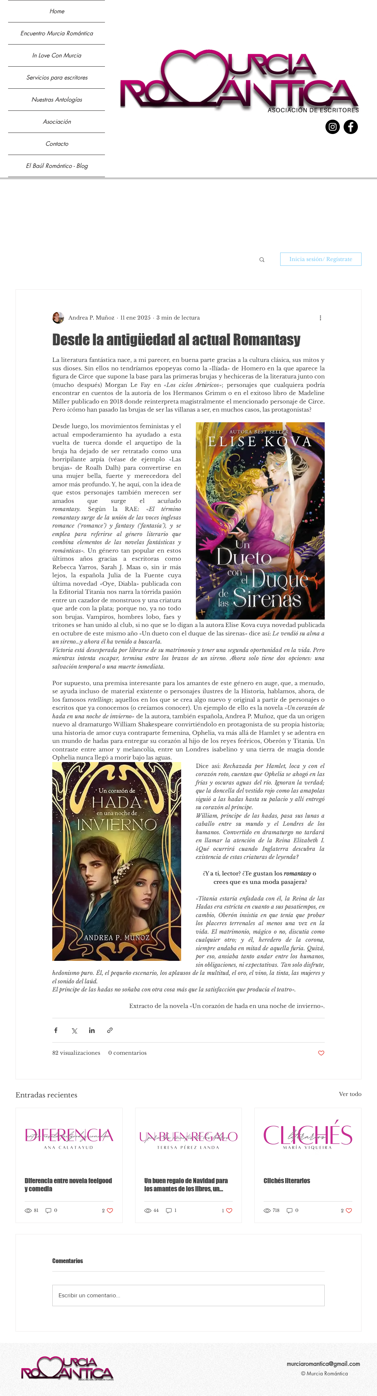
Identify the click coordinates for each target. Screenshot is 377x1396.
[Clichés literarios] (308, 1138)
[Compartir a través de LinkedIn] (91, 1030)
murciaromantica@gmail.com (323, 1364)
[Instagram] (332, 127)
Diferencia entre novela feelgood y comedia (68, 1185)
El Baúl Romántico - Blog (57, 166)
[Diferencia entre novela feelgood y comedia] (69, 1138)
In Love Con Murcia (56, 55)
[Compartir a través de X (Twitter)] (73, 1030)
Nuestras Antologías (56, 99)
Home (56, 11)
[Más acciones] (320, 317)
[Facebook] (350, 127)
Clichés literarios (287, 1181)
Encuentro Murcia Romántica (56, 33)
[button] (261, 259)
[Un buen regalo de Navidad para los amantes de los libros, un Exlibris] (188, 1138)
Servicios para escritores (56, 77)
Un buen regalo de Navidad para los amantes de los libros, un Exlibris (186, 1185)
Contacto (56, 144)
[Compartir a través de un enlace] (109, 1030)
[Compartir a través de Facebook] (55, 1030)
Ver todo (350, 1094)
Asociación (57, 122)
